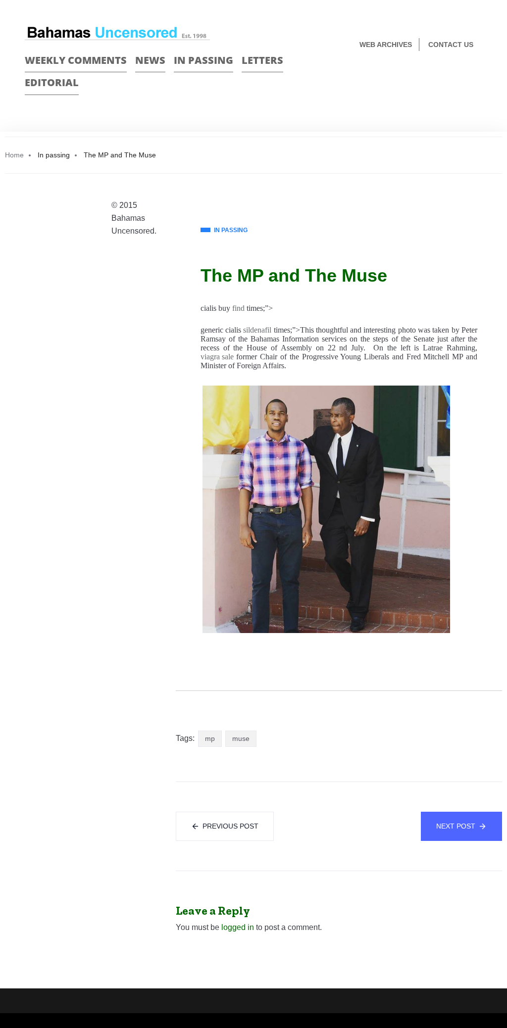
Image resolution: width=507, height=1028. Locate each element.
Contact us (450, 45)
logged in (237, 927)
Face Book (460, 77)
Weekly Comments (76, 60)
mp (210, 738)
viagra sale (217, 356)
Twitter (478, 77)
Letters (262, 60)
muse (241, 738)
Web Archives (385, 45)
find (238, 308)
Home (14, 155)
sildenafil (257, 330)
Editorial (52, 82)
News (150, 60)
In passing (203, 60)
